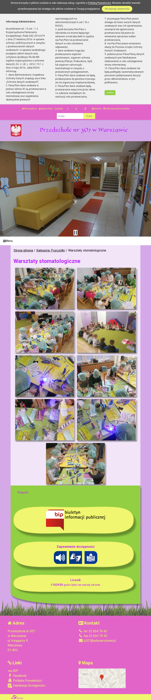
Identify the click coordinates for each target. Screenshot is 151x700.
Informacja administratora (117, 109)
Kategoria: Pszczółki (50, 250)
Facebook (19, 676)
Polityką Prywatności (99, 2)
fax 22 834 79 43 (95, 636)
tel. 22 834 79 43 (95, 631)
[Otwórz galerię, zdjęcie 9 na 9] (75, 463)
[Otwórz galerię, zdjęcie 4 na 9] (106, 332)
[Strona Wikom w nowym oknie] (17, 697)
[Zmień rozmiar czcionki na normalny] (67, 108)
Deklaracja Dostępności (28, 685)
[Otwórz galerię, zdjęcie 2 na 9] (106, 288)
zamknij (110, 93)
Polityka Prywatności (27, 680)
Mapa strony (46, 109)
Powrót (22, 492)
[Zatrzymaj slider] (75, 233)
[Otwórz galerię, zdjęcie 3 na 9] (44, 332)
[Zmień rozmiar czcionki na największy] (85, 108)
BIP (15, 671)
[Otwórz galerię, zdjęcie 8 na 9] (106, 419)
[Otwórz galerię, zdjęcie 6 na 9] (106, 376)
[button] (4, 189)
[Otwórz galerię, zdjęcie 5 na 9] (44, 376)
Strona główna (30, 109)
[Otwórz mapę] (102, 678)
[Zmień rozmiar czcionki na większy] (76, 108)
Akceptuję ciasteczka (117, 8)
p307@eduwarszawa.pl (99, 640)
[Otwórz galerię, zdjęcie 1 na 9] (44, 288)
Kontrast (98, 109)
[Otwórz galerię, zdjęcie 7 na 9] (44, 419)
